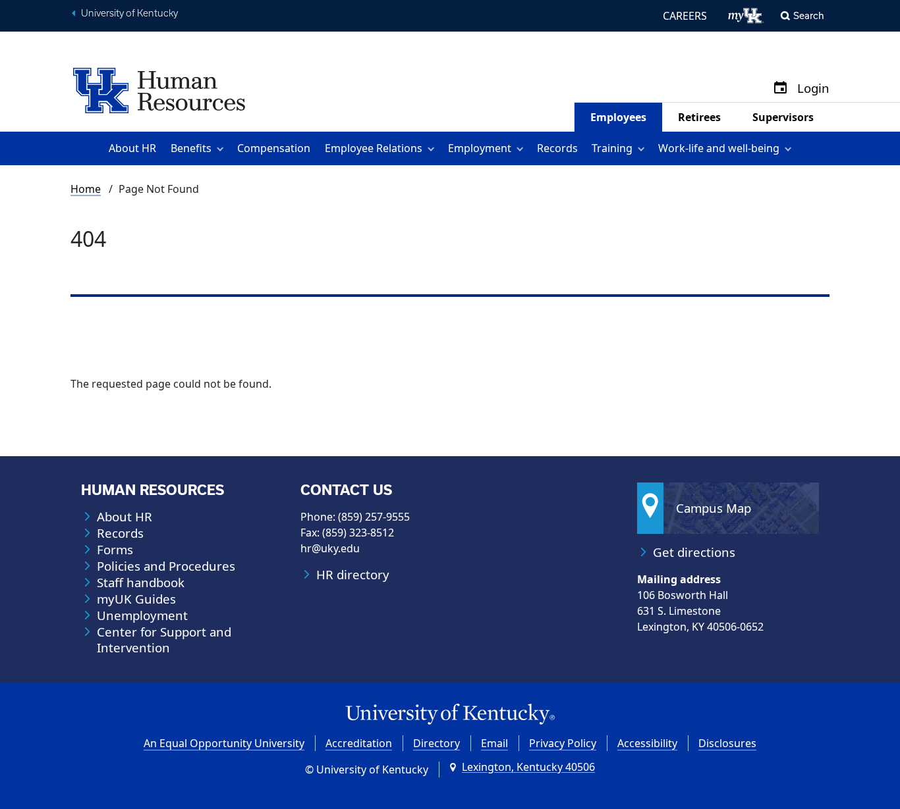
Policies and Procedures (166, 566)
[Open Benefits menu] (222, 148)
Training (612, 148)
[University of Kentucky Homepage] (450, 714)
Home (85, 189)
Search (808, 16)
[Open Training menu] (643, 148)
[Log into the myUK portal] (746, 16)
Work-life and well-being (718, 148)
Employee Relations (373, 148)
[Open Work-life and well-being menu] (790, 148)
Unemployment (142, 615)
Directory (436, 743)
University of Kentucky (129, 13)
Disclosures (727, 743)
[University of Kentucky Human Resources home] (159, 89)
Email (494, 743)
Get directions (694, 552)
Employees (618, 117)
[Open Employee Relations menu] (433, 148)
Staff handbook (140, 582)
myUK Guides (136, 599)
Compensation (273, 148)
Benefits (191, 148)
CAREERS (685, 16)
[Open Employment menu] (522, 148)
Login (813, 88)
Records (557, 148)
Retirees (699, 117)
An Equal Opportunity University (224, 743)
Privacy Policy (562, 743)
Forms (115, 550)
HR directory (352, 575)
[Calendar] (780, 88)
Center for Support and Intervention (164, 640)
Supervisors (783, 117)
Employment (479, 148)
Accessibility (647, 743)
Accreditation (358, 743)
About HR (132, 148)
